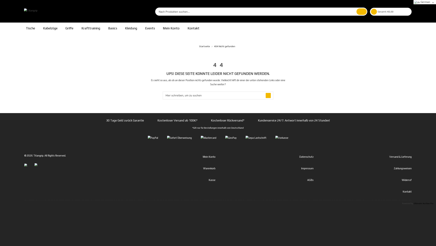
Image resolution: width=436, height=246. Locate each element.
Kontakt (193, 28)
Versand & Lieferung (400, 156)
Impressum (307, 168)
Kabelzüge (50, 28)
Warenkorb (209, 168)
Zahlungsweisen (403, 168)
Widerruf (407, 180)
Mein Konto (171, 28)
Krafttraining (90, 28)
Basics (112, 28)
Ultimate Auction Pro (423, 203)
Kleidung (131, 28)
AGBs (310, 180)
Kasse (212, 180)
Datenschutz (306, 156)
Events (150, 28)
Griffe (69, 28)
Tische (30, 28)
